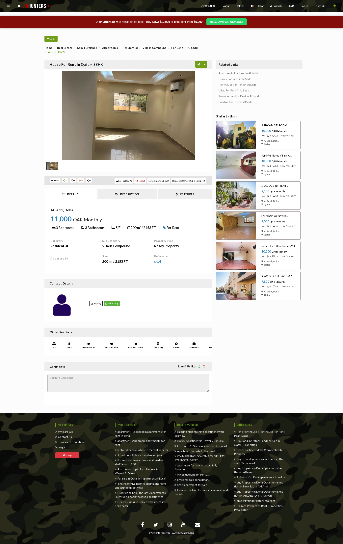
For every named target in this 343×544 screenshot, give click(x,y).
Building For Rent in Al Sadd (235, 102)
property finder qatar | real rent (256, 500)
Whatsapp (112, 303)
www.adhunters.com (183, 532)
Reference (161, 256)
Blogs (61, 447)
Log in (304, 6)
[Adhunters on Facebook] (143, 525)
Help (68, 455)
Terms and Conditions (71, 442)
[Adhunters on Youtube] (183, 525)
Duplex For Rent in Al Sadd (235, 79)
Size (105, 256)
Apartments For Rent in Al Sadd (238, 73)
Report (141, 180)
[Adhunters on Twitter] (156, 525)
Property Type (163, 240)
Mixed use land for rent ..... (193, 474)
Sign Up (321, 6)
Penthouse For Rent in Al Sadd (237, 84)
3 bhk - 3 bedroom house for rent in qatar (143, 450)
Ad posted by (59, 258)
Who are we (65, 431)
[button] (8, 6)
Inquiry (97, 303)
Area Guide (208, 5)
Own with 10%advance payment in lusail (202, 446)
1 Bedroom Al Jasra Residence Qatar (140, 455)
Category (56, 240)
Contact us (65, 436)
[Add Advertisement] (335, 6)
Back (52, 38)
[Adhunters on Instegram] (170, 525)
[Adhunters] (198, 525)
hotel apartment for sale (192, 484)
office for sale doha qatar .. (193, 479)
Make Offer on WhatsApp (227, 21)
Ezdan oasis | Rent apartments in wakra (261, 477)
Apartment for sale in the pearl (196, 451)
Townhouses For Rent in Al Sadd (239, 96)
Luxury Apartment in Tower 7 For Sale (200, 440)
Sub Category (111, 240)
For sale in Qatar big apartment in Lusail (142, 478)
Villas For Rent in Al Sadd (234, 90)
